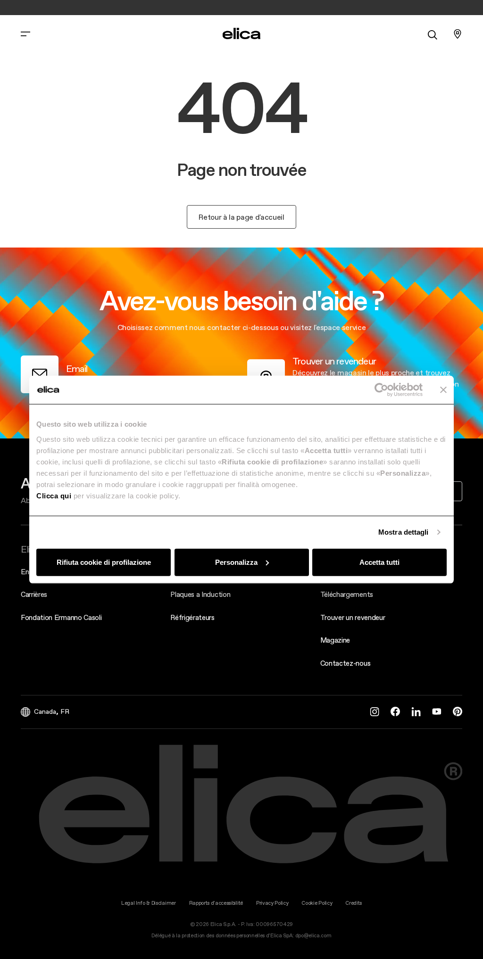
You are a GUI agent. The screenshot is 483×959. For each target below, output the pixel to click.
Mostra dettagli (403, 532)
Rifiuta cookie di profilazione (104, 562)
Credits (353, 903)
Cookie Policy (316, 903)
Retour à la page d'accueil (241, 217)
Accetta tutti (379, 562)
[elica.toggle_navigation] (25, 34)
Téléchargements (346, 594)
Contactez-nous (345, 663)
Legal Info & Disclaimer (148, 903)
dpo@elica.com (313, 935)
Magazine (335, 640)
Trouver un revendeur (352, 617)
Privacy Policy (272, 903)
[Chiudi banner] (443, 390)
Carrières (34, 594)
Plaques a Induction (200, 594)
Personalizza (236, 562)
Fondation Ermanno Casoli (61, 617)
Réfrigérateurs (192, 617)
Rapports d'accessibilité (216, 903)
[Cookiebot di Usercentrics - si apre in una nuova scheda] (381, 390)
